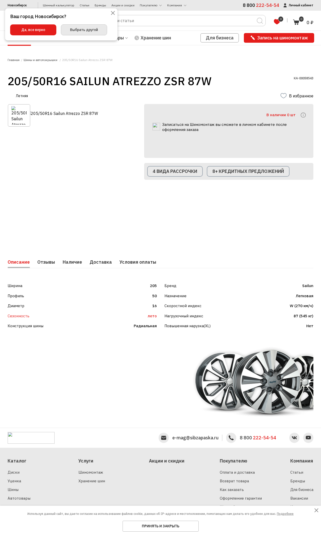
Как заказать (232, 489)
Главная (14, 60)
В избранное (301, 95)
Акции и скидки (122, 5)
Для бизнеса (219, 38)
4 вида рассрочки (175, 171)
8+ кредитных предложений (248, 171)
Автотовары (19, 498)
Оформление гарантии (241, 498)
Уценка (14, 481)
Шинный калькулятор (58, 5)
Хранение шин (156, 38)
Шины (13, 489)
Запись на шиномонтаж (282, 38)
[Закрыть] (113, 13)
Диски (14, 472)
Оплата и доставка (237, 472)
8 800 (258, 438)
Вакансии (299, 498)
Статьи (84, 5)
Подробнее (285, 514)
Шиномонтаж (90, 472)
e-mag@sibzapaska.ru (195, 438)
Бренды (100, 5)
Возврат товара (234, 481)
